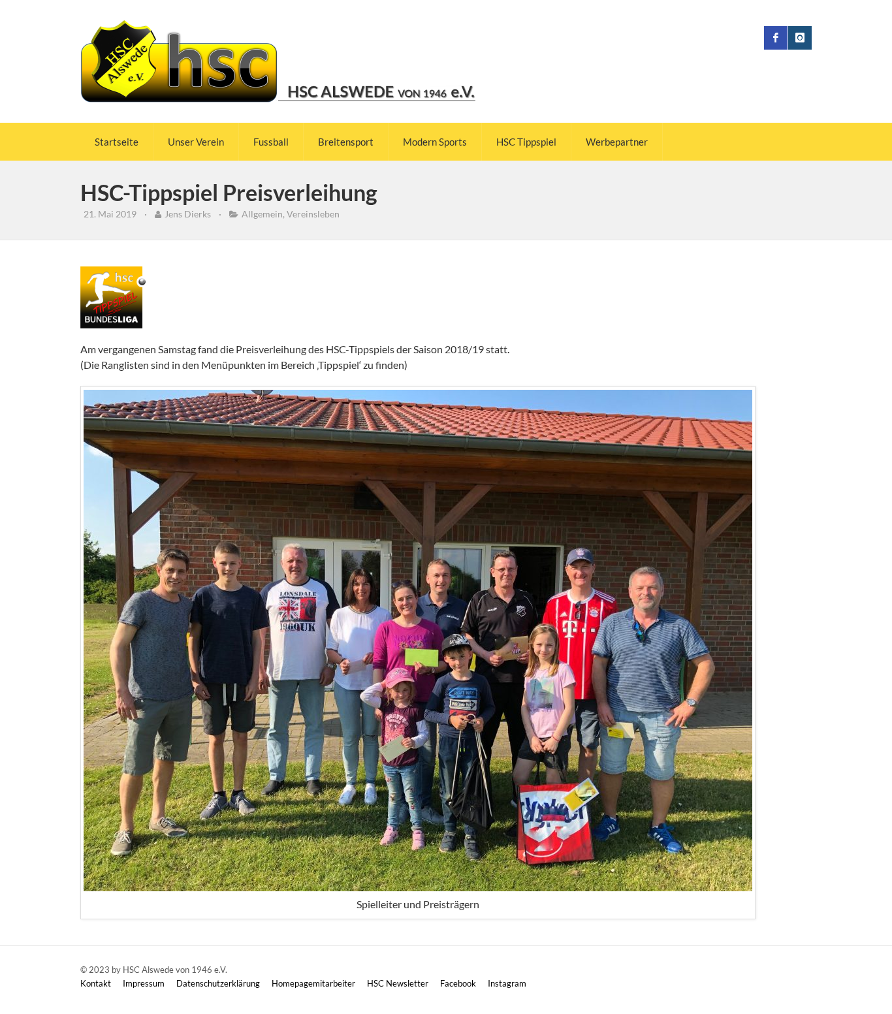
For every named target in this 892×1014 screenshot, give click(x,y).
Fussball (271, 142)
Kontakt (95, 983)
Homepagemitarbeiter (313, 983)
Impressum (144, 983)
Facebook (458, 983)
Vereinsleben (313, 213)
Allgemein (262, 213)
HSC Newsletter (397, 983)
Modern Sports (435, 142)
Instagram (507, 983)
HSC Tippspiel (526, 142)
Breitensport (346, 142)
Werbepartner (617, 142)
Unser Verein (196, 142)
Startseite (116, 142)
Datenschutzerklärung (218, 983)
